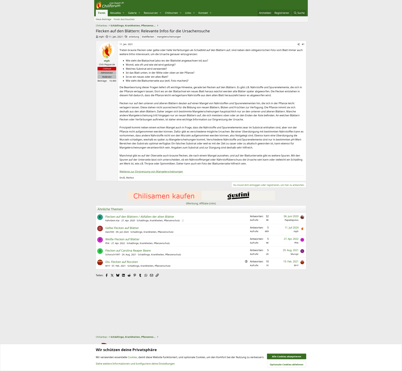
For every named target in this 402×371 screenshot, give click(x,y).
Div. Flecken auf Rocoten (121, 262)
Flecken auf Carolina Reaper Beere (128, 250)
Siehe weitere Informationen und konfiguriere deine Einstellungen (135, 363)
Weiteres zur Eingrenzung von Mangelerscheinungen (151, 171)
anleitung (134, 36)
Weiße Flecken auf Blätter (122, 239)
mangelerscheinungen (169, 36)
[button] (123, 13)
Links (188, 13)
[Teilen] (298, 44)
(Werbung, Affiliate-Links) (201, 203)
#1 (303, 44)
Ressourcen (151, 13)
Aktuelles (115, 13)
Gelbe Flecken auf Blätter (122, 228)
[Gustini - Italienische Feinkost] (238, 199)
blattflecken (148, 36)
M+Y (107, 265)
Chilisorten (171, 13)
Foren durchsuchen (124, 19)
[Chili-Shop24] (164, 199)
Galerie (132, 13)
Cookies (132, 357)
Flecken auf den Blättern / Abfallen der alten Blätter (139, 216)
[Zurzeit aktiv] (107, 57)
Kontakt (203, 13)
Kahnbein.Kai (112, 220)
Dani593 (109, 231)
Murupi (295, 254)
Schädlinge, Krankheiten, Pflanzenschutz (158, 220)
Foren (101, 13)
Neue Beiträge (103, 19)
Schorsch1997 (112, 254)
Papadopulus (292, 219)
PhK (107, 243)
